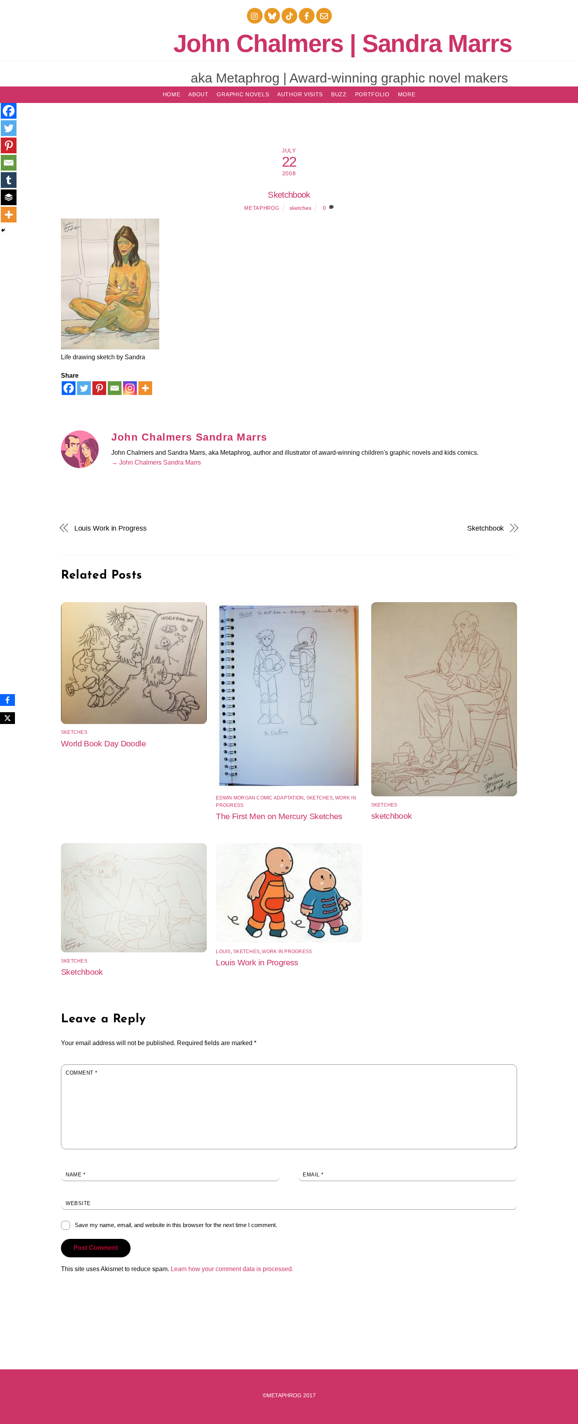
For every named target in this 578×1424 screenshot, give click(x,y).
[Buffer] (9, 197)
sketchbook (391, 815)
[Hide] (3, 230)
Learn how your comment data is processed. (232, 1269)
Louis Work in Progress (110, 528)
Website (78, 1203)
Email (313, 1175)
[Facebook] (68, 388)
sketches (300, 208)
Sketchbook (289, 195)
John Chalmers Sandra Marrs (189, 437)
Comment (82, 1073)
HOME (171, 94)
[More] (145, 388)
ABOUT (198, 94)
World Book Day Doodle (103, 743)
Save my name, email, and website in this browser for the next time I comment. (176, 1225)
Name (75, 1175)
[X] (7, 718)
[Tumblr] (9, 180)
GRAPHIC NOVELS (243, 94)
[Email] (114, 388)
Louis (223, 951)
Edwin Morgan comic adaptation (260, 798)
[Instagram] (130, 388)
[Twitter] (84, 388)
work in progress (287, 951)
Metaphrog (261, 208)
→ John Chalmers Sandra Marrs (156, 462)
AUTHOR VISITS (300, 94)
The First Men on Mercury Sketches (279, 816)
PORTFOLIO (372, 94)
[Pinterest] (99, 388)
